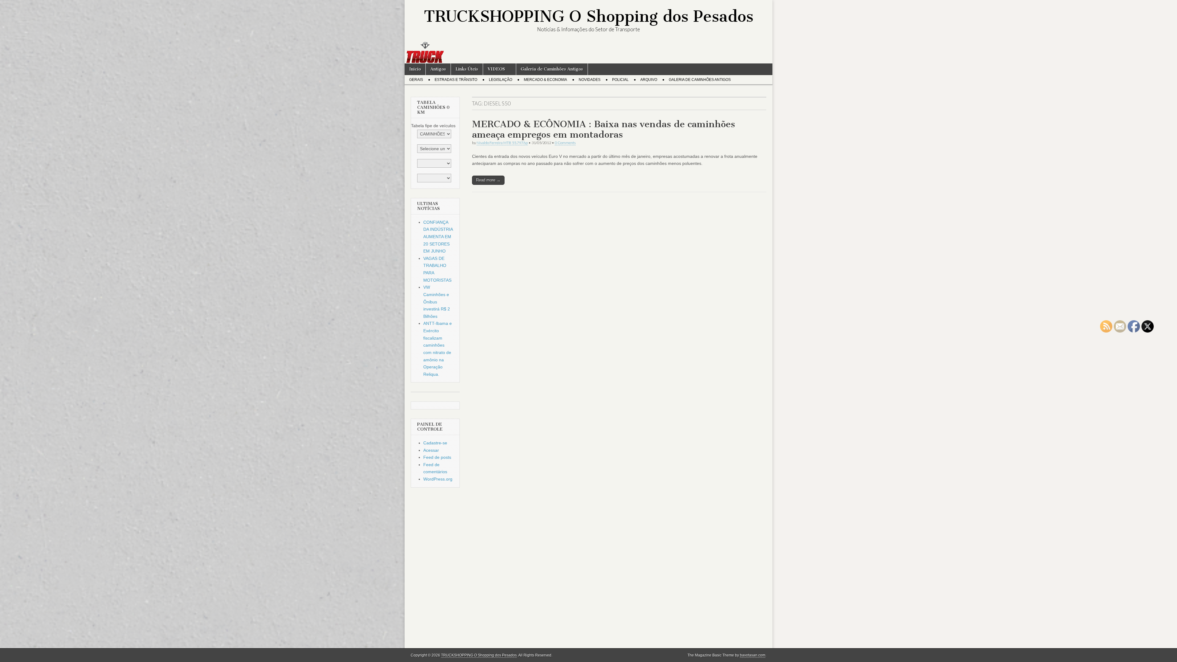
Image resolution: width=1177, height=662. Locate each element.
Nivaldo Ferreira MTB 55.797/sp (502, 142)
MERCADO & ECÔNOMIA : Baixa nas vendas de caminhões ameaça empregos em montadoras (603, 129)
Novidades (589, 80)
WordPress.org (437, 479)
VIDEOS (496, 69)
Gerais (416, 80)
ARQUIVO (648, 80)
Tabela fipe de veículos (433, 125)
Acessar (431, 450)
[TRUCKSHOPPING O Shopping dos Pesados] (588, 52)
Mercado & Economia (545, 80)
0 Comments (565, 142)
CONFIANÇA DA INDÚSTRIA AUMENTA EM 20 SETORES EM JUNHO (438, 237)
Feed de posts (437, 457)
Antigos (438, 69)
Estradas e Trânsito (456, 80)
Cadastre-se (435, 442)
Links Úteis (466, 69)
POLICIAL (620, 80)
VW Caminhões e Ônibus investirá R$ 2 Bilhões (436, 302)
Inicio (415, 69)
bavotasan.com (752, 655)
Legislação (500, 80)
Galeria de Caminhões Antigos (552, 69)
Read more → (488, 180)
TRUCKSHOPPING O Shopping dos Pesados (588, 16)
